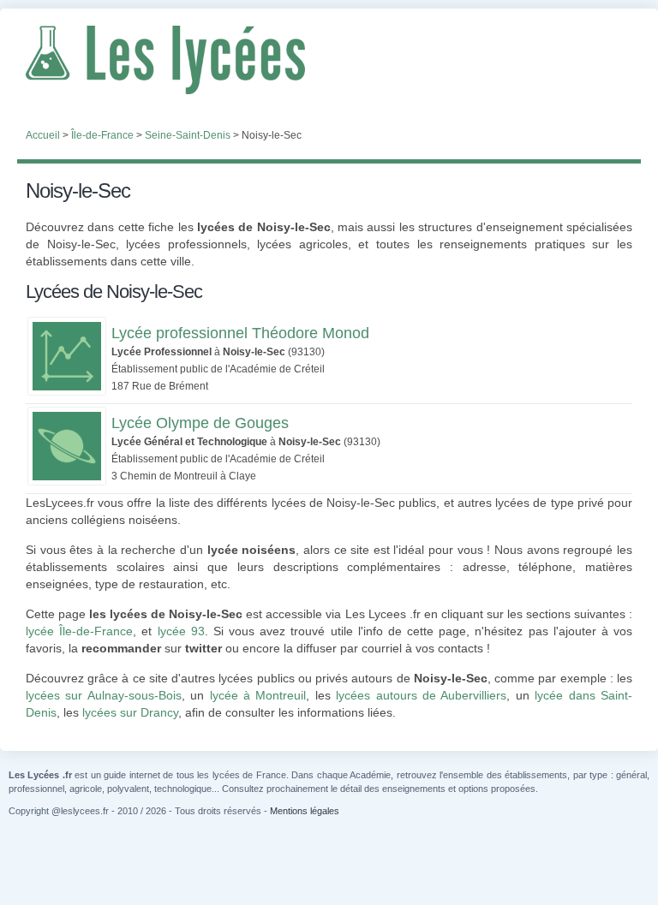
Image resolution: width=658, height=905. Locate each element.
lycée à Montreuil (258, 695)
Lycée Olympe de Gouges (200, 423)
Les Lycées (329, 60)
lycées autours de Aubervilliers (421, 695)
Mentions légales (304, 811)
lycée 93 (181, 631)
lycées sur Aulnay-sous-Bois (104, 695)
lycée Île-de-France (79, 631)
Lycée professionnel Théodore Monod (240, 333)
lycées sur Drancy (130, 712)
